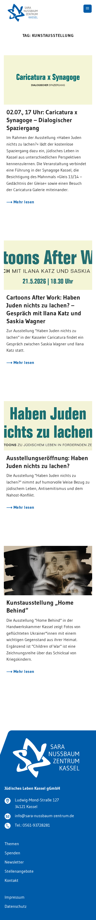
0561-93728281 (36, 825)
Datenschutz (16, 906)
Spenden (12, 852)
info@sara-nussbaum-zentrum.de (44, 815)
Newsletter (14, 862)
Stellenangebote (19, 871)
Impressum (15, 897)
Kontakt (11, 880)
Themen (12, 843)
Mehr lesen (23, 202)
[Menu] (87, 9)
